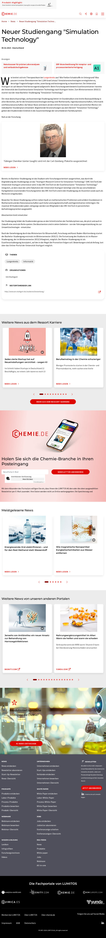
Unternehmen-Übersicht (48, 782)
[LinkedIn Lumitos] (102, 923)
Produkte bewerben (10, 806)
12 (64, 679)
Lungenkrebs (49, 77)
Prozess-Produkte (10, 802)
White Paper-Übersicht (47, 810)
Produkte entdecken (11, 793)
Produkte (41, 848)
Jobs (39, 857)
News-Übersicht (9, 778)
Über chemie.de (48, 915)
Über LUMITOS (30, 915)
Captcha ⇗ (39, 482)
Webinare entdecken (11, 821)
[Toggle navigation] (102, 14)
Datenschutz (30, 923)
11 (62, 679)
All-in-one (41, 865)
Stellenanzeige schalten (47, 829)
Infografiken (7, 848)
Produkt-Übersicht (10, 810)
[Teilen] (86, 14)
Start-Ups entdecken (46, 770)
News (39, 844)
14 (69, 679)
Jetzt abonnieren (91, 788)
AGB (18, 923)
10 (66, 394)
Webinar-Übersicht (10, 829)
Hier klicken (28, 479)
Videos (4, 857)
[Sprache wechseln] (91, 14)
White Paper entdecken (47, 793)
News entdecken (9, 766)
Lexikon (5, 844)
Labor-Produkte (9, 797)
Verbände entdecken (46, 774)
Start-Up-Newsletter (11, 774)
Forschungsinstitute (11, 853)
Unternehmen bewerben (48, 778)
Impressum (7, 923)
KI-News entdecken (26, 743)
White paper (42, 853)
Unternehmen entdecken (48, 766)
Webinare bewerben (10, 825)
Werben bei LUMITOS (11, 915)
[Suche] (80, 14)
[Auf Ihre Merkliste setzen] (97, 14)
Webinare (41, 861)
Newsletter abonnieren (70, 472)
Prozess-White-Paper (46, 802)
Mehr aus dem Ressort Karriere (53, 401)
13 (67, 679)
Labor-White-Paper (45, 797)
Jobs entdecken (44, 821)
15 (72, 679)
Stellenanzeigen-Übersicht (49, 833)
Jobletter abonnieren (46, 825)
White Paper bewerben (47, 806)
